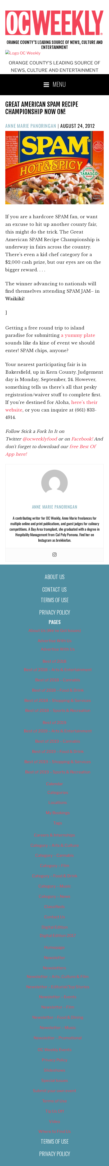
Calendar (54, 784)
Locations (57, 802)
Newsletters (54, 968)
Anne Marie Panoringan (30, 125)
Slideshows (54, 1070)
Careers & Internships (54, 835)
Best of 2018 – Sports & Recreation (57, 710)
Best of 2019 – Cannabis (57, 741)
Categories (57, 792)
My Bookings (58, 812)
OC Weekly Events (55, 1049)
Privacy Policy (54, 612)
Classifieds (54, 906)
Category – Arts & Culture (54, 845)
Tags (57, 823)
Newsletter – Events (57, 997)
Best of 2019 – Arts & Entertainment (58, 731)
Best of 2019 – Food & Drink (58, 751)
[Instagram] (54, 554)
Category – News (54, 896)
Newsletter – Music (58, 1027)
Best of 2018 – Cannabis (57, 680)
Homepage (54, 947)
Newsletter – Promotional (58, 1038)
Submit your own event (54, 1090)
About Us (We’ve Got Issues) (54, 630)
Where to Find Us (54, 1131)
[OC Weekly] (22, 53)
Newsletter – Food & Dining (57, 1017)
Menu (59, 84)
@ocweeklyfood (39, 439)
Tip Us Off (54, 1111)
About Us (55, 577)
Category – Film (54, 865)
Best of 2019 (54, 722)
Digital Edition (55, 927)
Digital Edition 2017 (58, 935)
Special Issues (54, 1080)
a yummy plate (78, 335)
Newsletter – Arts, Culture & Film (58, 976)
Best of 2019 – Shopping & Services (57, 761)
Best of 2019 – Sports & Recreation (57, 772)
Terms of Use (55, 600)
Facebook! (82, 439)
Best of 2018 (54, 661)
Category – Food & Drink (54, 876)
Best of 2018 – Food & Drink (58, 690)
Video (54, 1121)
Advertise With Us (55, 640)
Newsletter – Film (57, 1007)
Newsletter (54, 957)
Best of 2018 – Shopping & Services (57, 700)
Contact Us (54, 589)
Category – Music (54, 886)
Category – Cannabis (54, 855)
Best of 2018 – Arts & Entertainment (58, 669)
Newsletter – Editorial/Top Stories (57, 987)
